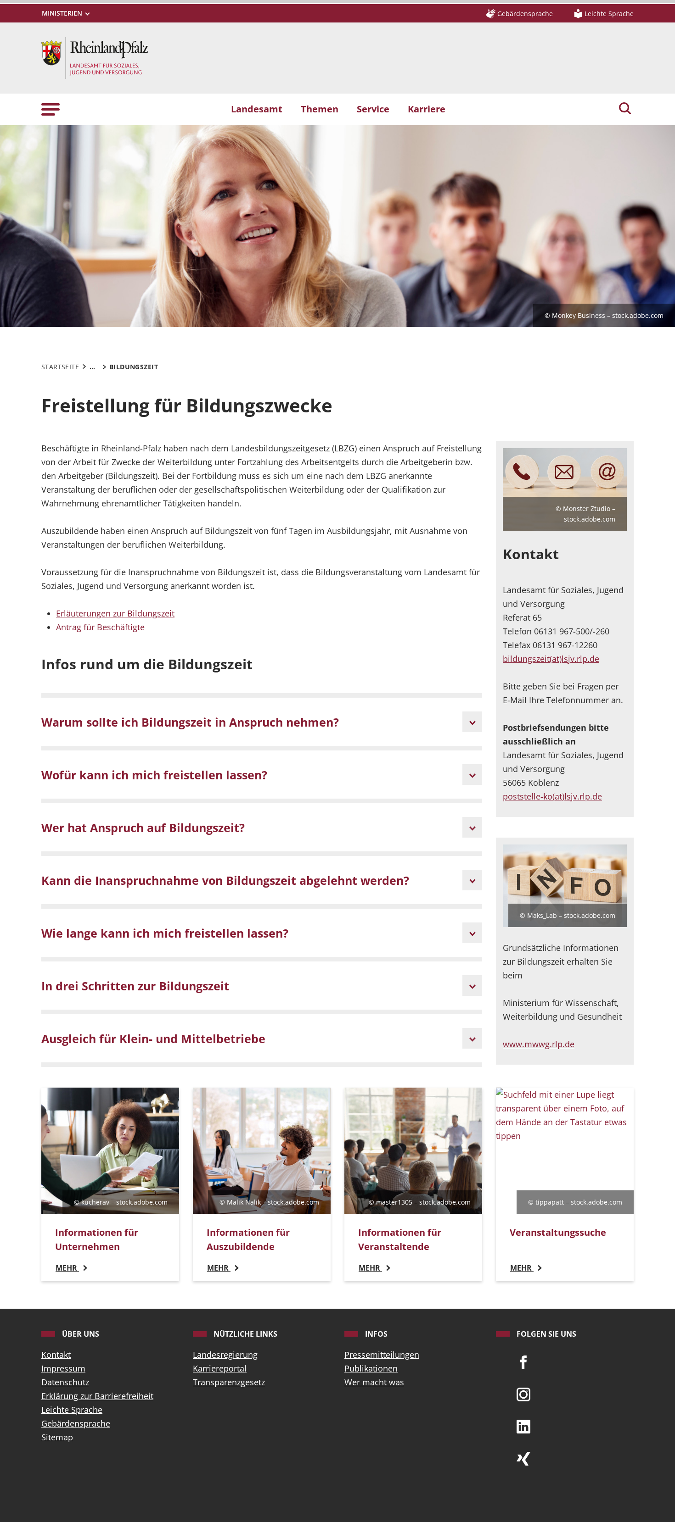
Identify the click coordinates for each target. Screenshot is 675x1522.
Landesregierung (225, 1354)
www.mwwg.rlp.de (538, 1044)
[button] (50, 108)
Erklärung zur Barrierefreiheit (97, 1395)
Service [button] (373, 108)
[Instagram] (523, 1393)
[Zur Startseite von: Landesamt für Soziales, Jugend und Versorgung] (94, 56)
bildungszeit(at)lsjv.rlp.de (551, 658)
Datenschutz (65, 1382)
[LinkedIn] (523, 1426)
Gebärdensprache (75, 1423)
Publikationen (371, 1368)
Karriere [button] (426, 108)
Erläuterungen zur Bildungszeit (115, 613)
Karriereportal (220, 1368)
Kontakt (56, 1354)
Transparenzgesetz (229, 1382)
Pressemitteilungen (381, 1354)
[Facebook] (523, 1361)
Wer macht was (374, 1382)
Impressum (63, 1368)
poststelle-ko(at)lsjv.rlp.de (552, 796)
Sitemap (57, 1437)
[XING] (523, 1458)
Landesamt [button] (256, 108)
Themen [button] (319, 108)
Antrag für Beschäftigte (100, 627)
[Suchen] (625, 109)
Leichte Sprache (71, 1409)
